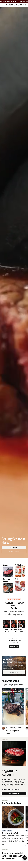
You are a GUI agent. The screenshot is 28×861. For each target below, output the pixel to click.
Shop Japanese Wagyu (14, 793)
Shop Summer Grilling (14, 552)
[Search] (5, 5)
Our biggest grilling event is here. (14, 1)
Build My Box (14, 858)
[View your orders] (26, 5)
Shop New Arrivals (14, 672)
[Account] (23, 5)
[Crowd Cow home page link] (14, 4)
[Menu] (2, 5)
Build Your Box (13, 547)
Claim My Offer (14, 646)
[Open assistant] (24, 857)
